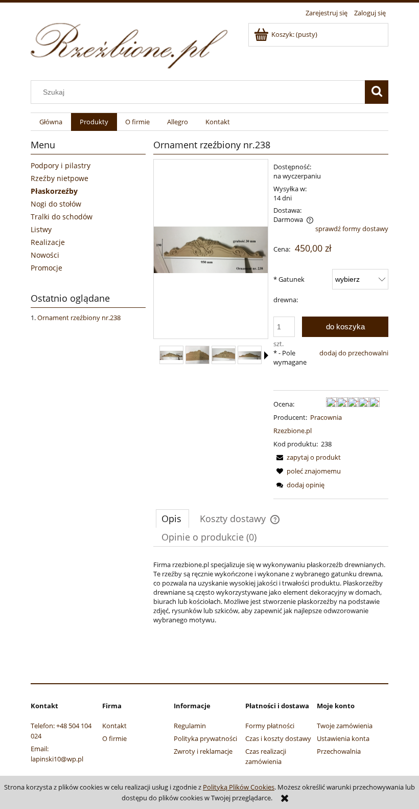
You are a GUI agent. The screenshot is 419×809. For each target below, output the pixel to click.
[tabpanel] (270, 592)
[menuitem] (51, 122)
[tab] (172, 518)
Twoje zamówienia (345, 725)
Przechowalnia (339, 751)
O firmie (114, 738)
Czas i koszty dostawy (278, 738)
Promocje (46, 268)
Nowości (45, 255)
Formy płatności (269, 725)
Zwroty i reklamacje (203, 751)
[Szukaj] (376, 92)
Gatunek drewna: (289, 289)
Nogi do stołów (56, 204)
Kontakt (114, 725)
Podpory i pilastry (60, 165)
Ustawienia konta (343, 738)
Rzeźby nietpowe (59, 178)
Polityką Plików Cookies (238, 787)
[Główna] (129, 44)
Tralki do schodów (61, 216)
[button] (266, 355)
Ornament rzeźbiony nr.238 (79, 317)
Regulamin (190, 725)
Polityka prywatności (205, 738)
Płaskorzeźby (54, 191)
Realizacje (48, 242)
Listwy (41, 229)
